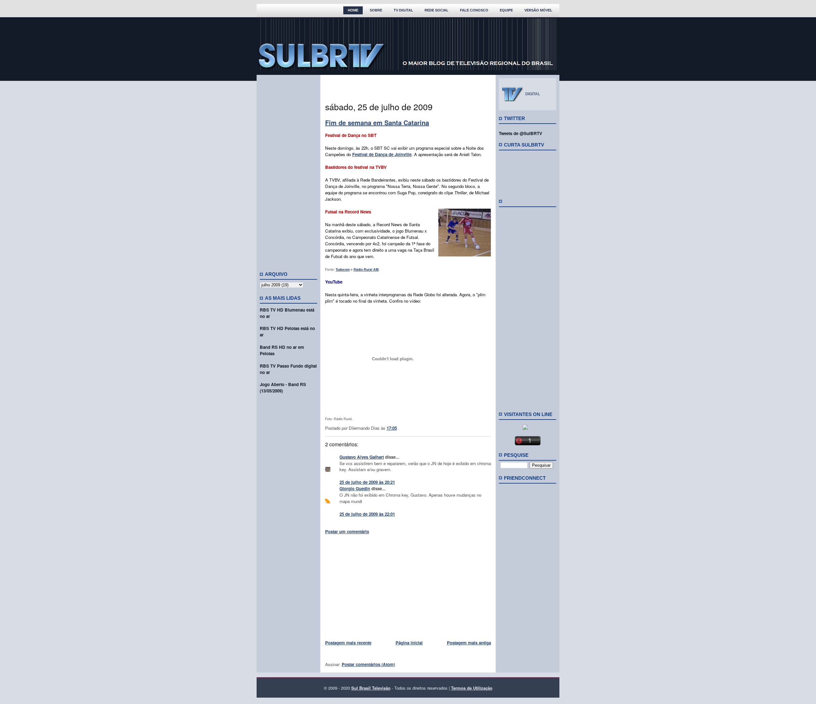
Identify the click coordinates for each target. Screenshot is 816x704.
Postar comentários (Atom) (368, 664)
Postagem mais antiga (469, 643)
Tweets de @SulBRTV (520, 133)
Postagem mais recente (348, 643)
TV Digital (403, 10)
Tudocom (343, 269)
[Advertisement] (288, 170)
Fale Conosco (474, 10)
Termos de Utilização (471, 688)
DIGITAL (532, 94)
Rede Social (436, 10)
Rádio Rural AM (366, 269)
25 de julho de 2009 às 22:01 (367, 514)
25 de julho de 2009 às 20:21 (367, 482)
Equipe (506, 10)
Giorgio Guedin (354, 488)
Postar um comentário (347, 531)
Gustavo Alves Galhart (361, 457)
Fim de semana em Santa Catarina (377, 122)
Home (353, 10)
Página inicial (409, 643)
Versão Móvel (538, 10)
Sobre (376, 10)
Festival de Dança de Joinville (382, 154)
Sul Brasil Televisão (370, 688)
